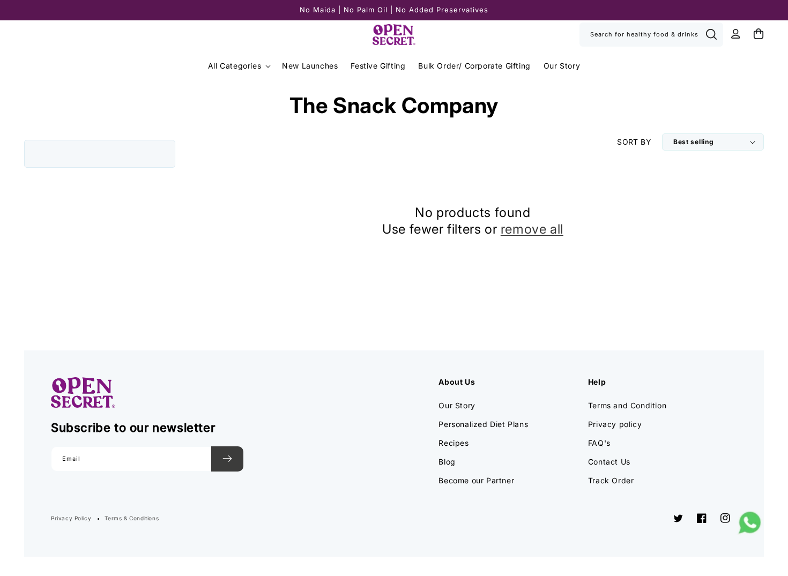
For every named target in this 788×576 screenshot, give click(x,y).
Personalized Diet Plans (483, 424)
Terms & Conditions (132, 518)
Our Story (456, 405)
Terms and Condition (627, 405)
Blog (446, 461)
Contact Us (609, 461)
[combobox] (651, 35)
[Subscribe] (227, 459)
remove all (532, 229)
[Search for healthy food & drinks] (711, 34)
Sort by (634, 141)
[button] (239, 66)
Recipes (453, 442)
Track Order (611, 480)
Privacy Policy (71, 518)
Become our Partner (476, 480)
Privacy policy (615, 424)
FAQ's (599, 442)
